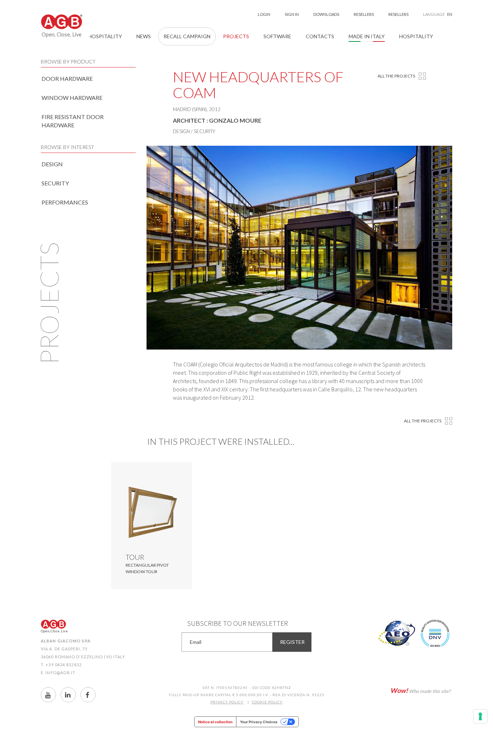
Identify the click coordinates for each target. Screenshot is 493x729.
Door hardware (67, 78)
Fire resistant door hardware (73, 120)
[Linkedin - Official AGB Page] (68, 694)
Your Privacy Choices (259, 722)
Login (264, 14)
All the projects (396, 76)
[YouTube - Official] (48, 694)
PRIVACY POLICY (227, 702)
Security (55, 183)
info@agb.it (60, 672)
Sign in (292, 14)
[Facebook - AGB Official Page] (88, 694)
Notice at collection (215, 722)
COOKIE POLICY (267, 702)
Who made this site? (420, 690)
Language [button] (437, 14)
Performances (65, 202)
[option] (300, 248)
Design (52, 164)
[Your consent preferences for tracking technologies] (480, 716)
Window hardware (72, 97)
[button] (319, 36)
